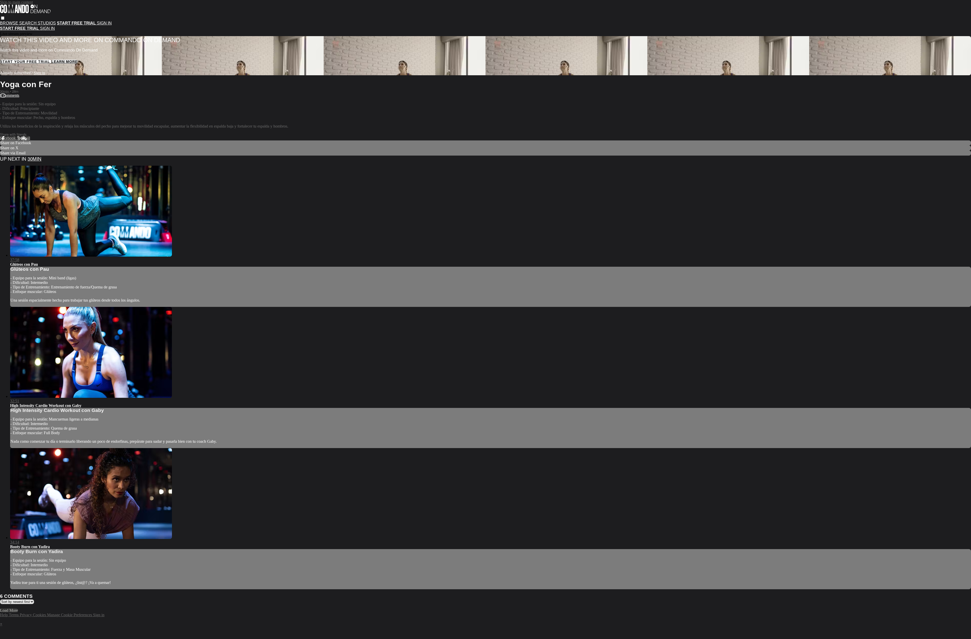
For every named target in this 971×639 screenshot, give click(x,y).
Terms (14, 615)
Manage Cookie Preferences (70, 615)
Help (4, 615)
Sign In (47, 28)
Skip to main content (16, 2)
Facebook (8, 138)
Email (25, 138)
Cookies (40, 615)
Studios (47, 23)
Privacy (26, 615)
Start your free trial (25, 62)
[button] (2, 18)
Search (28, 23)
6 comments (9, 95)
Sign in (104, 23)
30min (5, 91)
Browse (9, 23)
